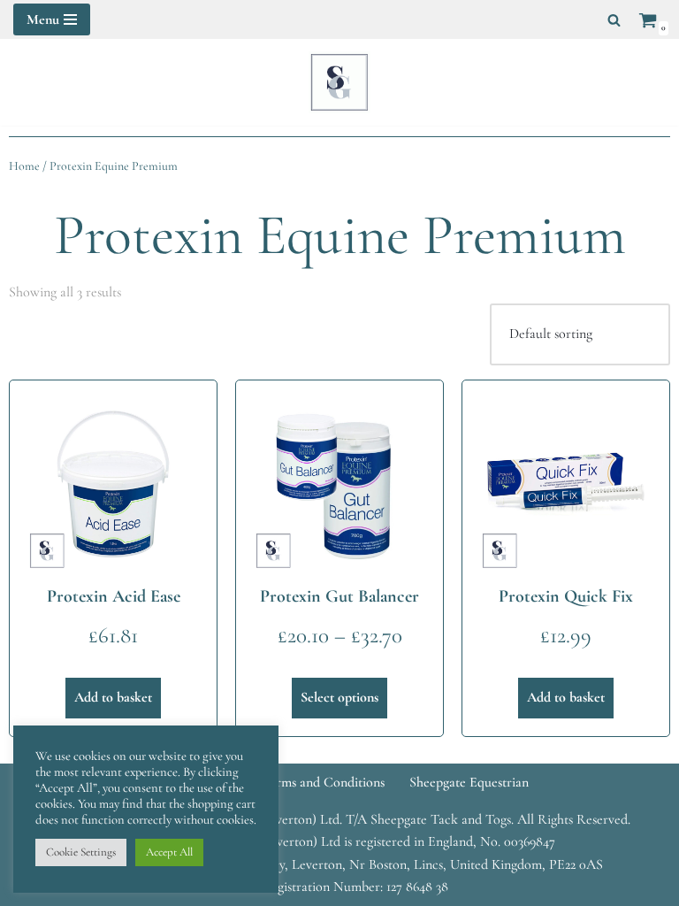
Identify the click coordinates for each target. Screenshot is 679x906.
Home (24, 165)
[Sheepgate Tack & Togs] (339, 82)
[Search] (614, 20)
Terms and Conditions (323, 782)
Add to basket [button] (113, 697)
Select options (339, 697)
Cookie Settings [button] (81, 852)
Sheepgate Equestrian (469, 782)
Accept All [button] (169, 852)
